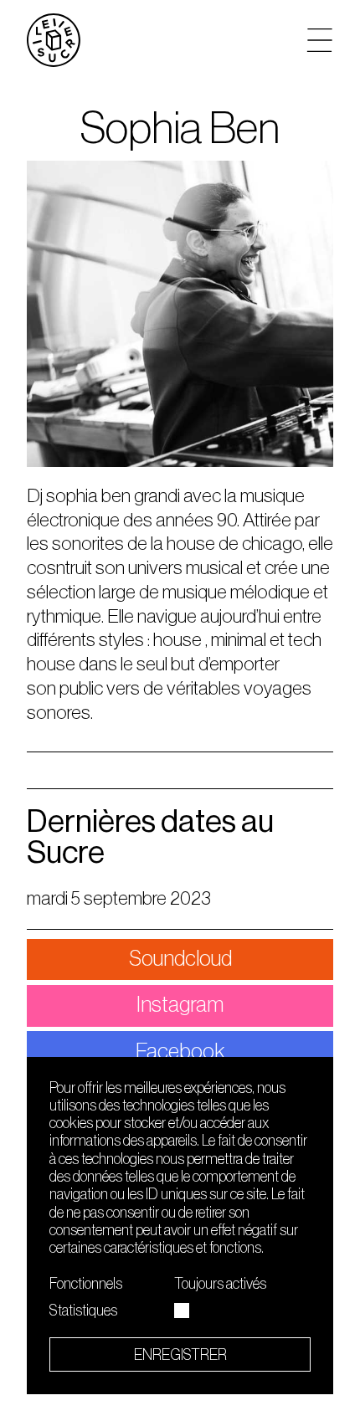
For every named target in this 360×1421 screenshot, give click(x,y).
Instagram (180, 1004)
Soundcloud (180, 958)
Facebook (180, 1051)
